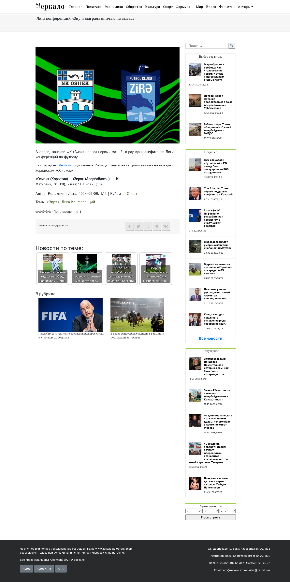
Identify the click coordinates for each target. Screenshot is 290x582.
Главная (75, 7)
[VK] (166, 226)
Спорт (168, 7)
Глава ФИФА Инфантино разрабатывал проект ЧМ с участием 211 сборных (213, 218)
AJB (61, 569)
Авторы (244, 7)
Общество (134, 7)
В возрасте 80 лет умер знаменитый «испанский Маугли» (218, 244)
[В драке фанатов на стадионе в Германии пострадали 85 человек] (137, 315)
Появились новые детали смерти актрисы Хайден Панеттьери (216, 483)
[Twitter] (138, 226)
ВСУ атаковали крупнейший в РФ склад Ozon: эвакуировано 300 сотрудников (216, 166)
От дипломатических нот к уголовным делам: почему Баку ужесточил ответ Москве (218, 421)
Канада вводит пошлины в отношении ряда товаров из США (215, 319)
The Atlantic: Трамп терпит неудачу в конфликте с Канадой (218, 191)
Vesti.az (65, 165)
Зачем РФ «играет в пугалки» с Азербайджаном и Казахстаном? (217, 395)
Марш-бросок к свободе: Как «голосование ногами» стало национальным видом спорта (214, 72)
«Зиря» (53, 202)
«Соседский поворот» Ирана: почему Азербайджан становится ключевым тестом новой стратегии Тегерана (208, 453)
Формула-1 (184, 7)
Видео (211, 7)
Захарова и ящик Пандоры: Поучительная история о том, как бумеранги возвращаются (216, 366)
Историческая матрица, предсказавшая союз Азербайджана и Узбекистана (218, 102)
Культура (152, 7)
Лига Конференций (78, 202)
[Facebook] (129, 226)
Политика (94, 7)
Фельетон (227, 7)
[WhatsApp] (147, 226)
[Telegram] (156, 226)
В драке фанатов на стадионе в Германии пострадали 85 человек (137, 335)
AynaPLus (43, 569)
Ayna (26, 569)
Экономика (114, 7)
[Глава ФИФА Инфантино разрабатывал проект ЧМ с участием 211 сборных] (70, 315)
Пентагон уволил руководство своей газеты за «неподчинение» (217, 294)
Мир (199, 7)
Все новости (210, 338)
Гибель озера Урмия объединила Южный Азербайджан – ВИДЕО (217, 129)
